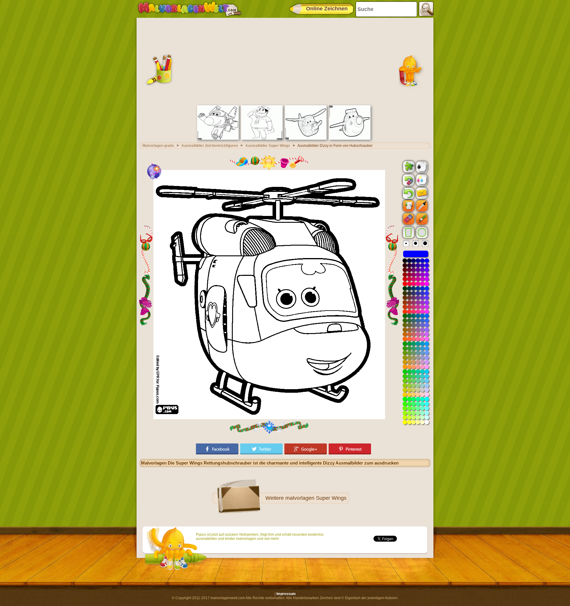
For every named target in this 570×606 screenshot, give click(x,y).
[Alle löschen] (408, 180)
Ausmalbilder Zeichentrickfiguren (209, 146)
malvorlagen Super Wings (315, 498)
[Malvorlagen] (190, 9)
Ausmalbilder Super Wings (267, 146)
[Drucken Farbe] (421, 179)
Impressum (286, 594)
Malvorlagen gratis (158, 146)
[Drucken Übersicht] (421, 166)
